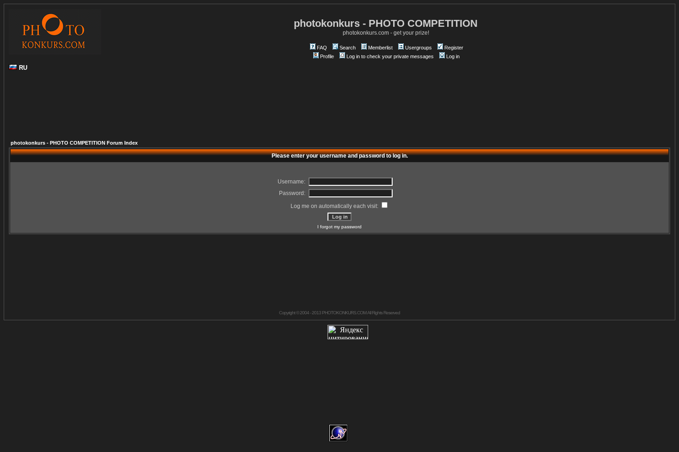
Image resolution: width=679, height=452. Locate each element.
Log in (453, 56)
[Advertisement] (339, 109)
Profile (327, 56)
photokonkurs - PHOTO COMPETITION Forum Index (74, 143)
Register (453, 47)
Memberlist (380, 47)
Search (348, 47)
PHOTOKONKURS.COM (344, 312)
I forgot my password (339, 226)
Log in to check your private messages (390, 56)
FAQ (322, 47)
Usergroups (418, 47)
